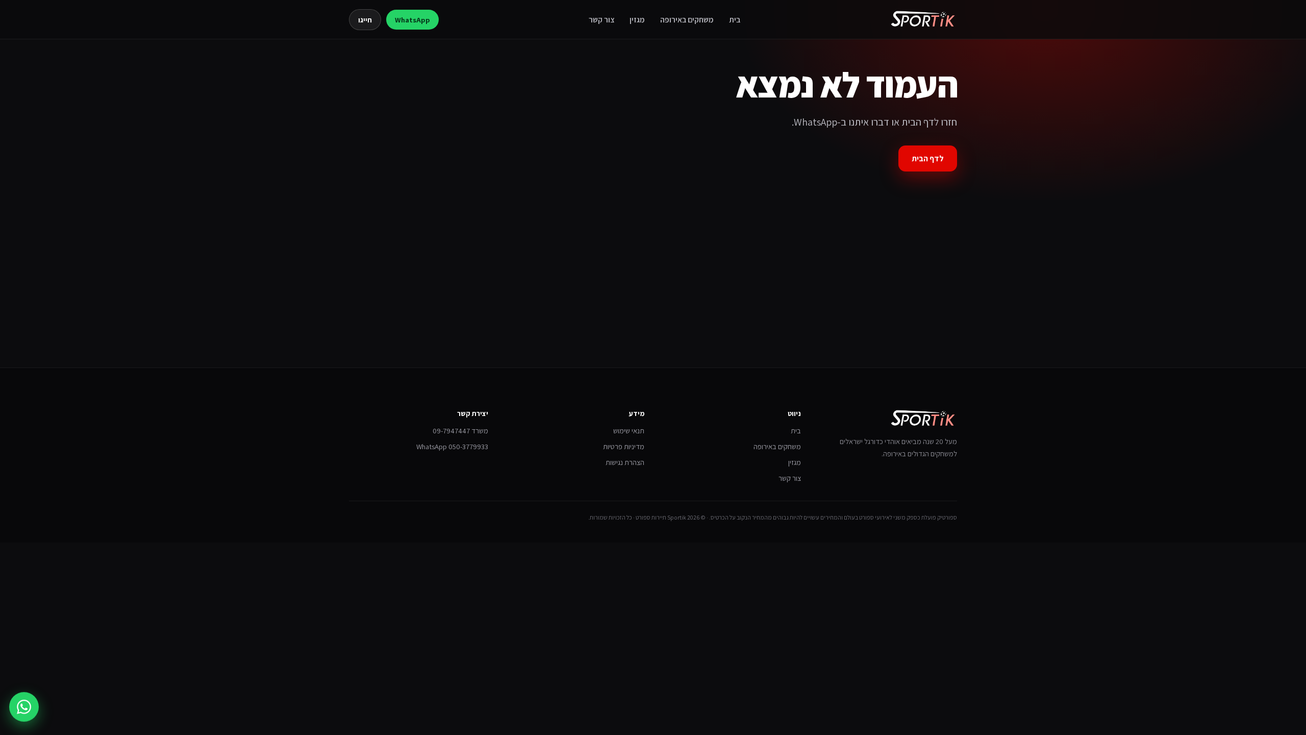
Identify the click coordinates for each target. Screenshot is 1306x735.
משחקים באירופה (687, 19)
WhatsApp (412, 19)
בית (734, 19)
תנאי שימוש (628, 430)
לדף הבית (928, 158)
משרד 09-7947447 (460, 430)
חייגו (365, 19)
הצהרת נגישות (625, 462)
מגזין (637, 19)
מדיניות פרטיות (623, 446)
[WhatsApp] (24, 705)
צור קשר (601, 19)
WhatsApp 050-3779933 (452, 446)
